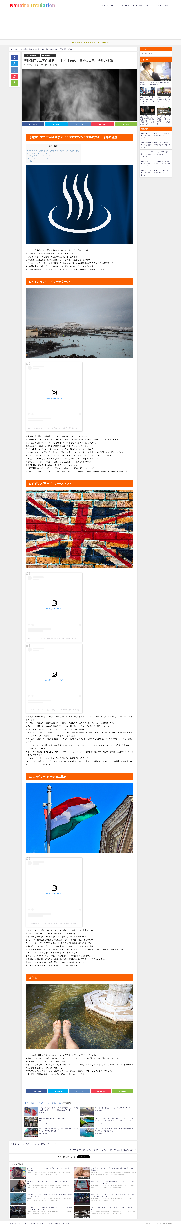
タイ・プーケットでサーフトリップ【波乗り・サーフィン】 (35, 1144)
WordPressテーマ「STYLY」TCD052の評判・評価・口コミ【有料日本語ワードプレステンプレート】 (155, 145)
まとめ (29, 161)
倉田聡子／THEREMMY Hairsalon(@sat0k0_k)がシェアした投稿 (49, 638)
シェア (14, 58)
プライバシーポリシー (46, 1223)
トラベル (105, 5)
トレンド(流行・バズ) (48, 55)
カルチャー (114, 5)
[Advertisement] (90, 24)
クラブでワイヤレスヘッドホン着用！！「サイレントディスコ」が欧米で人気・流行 (102, 1150)
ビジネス (159, 5)
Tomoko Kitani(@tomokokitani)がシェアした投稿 (43, 710)
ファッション (124, 5)
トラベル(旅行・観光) (31, 55)
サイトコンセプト (23, 1223)
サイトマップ (34, 1223)
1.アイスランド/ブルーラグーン (38, 153)
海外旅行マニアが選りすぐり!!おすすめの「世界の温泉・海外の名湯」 (53, 151)
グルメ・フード (149, 5)
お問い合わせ (65, 1223)
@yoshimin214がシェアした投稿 (41, 923)
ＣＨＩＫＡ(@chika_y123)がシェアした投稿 (42, 428)
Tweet (14, 65)
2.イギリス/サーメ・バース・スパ (39, 156)
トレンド (168, 5)
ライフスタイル (136, 5)
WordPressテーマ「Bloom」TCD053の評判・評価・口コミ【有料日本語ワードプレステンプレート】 (155, 154)
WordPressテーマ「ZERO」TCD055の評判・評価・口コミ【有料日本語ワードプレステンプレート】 (155, 173)
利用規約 (57, 1223)
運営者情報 (13, 1223)
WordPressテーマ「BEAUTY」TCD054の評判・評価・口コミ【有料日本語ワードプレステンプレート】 (155, 163)
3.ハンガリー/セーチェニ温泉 (38, 158)
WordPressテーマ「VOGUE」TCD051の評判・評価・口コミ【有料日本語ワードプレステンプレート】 (155, 136)
